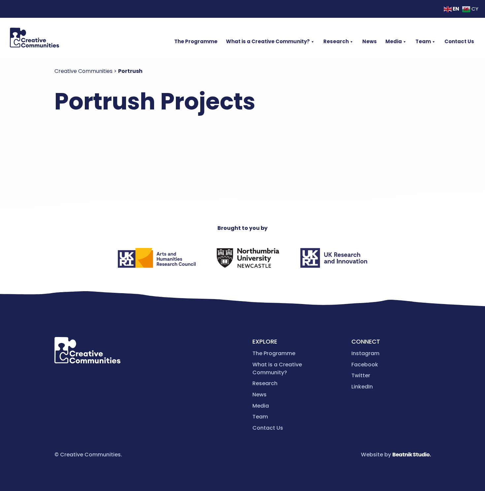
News (369, 41)
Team (423, 41)
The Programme (195, 41)
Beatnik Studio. (411, 454)
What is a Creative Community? (268, 41)
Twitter (360, 375)
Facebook (364, 364)
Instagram (365, 353)
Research (336, 41)
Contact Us (459, 41)
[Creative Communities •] (34, 37)
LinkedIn (362, 386)
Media (393, 41)
